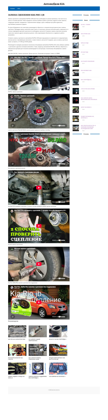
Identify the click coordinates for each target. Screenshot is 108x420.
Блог (19, 8)
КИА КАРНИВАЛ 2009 (86, 70)
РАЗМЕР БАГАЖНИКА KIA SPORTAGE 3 (87, 117)
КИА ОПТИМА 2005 (85, 33)
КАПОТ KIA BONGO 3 (86, 107)
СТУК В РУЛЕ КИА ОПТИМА (88, 89)
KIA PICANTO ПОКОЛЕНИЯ (87, 61)
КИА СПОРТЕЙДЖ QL (86, 79)
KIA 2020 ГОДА (84, 52)
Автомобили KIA (54, 3)
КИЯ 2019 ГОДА (84, 43)
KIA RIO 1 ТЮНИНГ (85, 24)
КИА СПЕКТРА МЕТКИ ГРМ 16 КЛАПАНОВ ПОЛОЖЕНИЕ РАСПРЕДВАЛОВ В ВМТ (88, 127)
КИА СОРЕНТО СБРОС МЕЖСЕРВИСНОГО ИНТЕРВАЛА (89, 98)
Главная (12, 8)
